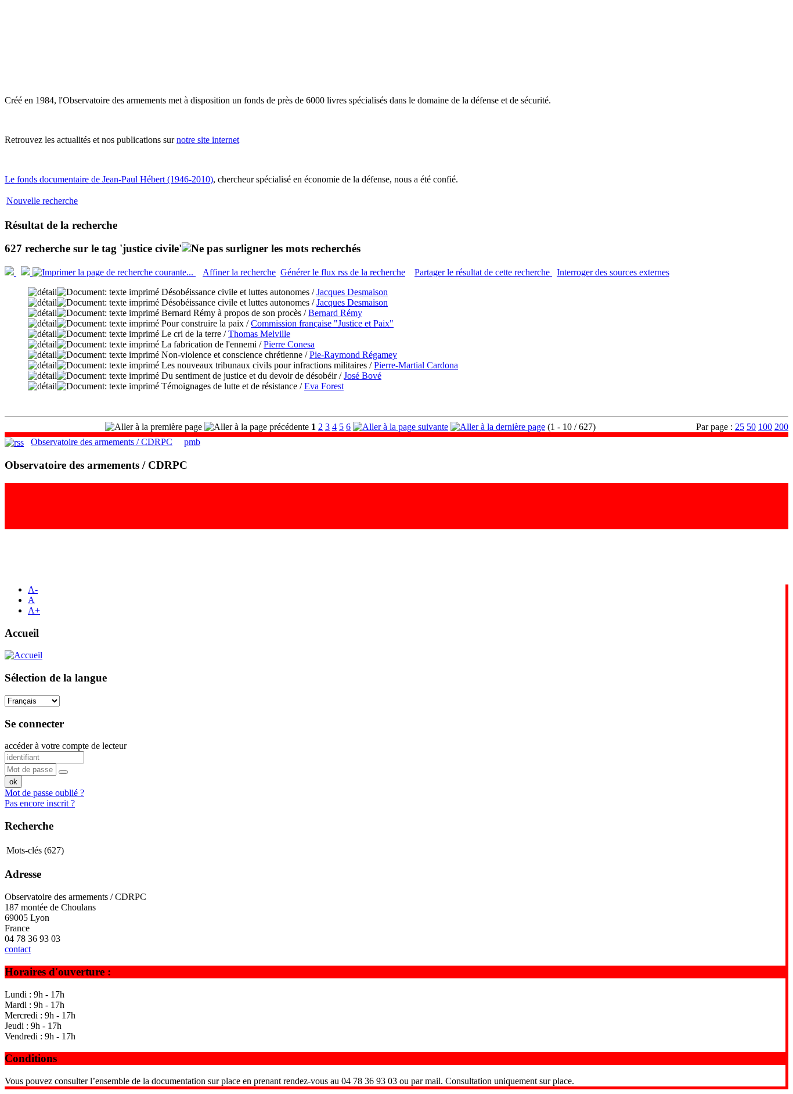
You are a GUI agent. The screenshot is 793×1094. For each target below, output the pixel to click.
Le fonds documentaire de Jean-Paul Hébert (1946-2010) (109, 179)
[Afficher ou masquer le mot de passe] (63, 772)
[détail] (42, 292)
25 (739, 427)
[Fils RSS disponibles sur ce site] (14, 442)
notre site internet (207, 140)
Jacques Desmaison (352, 292)
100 (765, 427)
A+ (34, 610)
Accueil (22, 633)
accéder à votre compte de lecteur (66, 746)
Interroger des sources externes (613, 272)
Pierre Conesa (289, 344)
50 (751, 427)
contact (18, 949)
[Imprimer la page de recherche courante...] (114, 272)
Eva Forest (324, 386)
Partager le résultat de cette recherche (483, 272)
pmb (192, 442)
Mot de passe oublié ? (44, 793)
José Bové (362, 376)
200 (781, 427)
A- (33, 589)
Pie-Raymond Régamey (353, 355)
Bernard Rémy (335, 313)
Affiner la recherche (239, 272)
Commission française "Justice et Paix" (322, 323)
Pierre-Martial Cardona (416, 365)
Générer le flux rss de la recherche (342, 272)
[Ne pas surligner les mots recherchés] (271, 248)
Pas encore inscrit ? (40, 803)
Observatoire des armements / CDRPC (101, 442)
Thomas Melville (259, 334)
